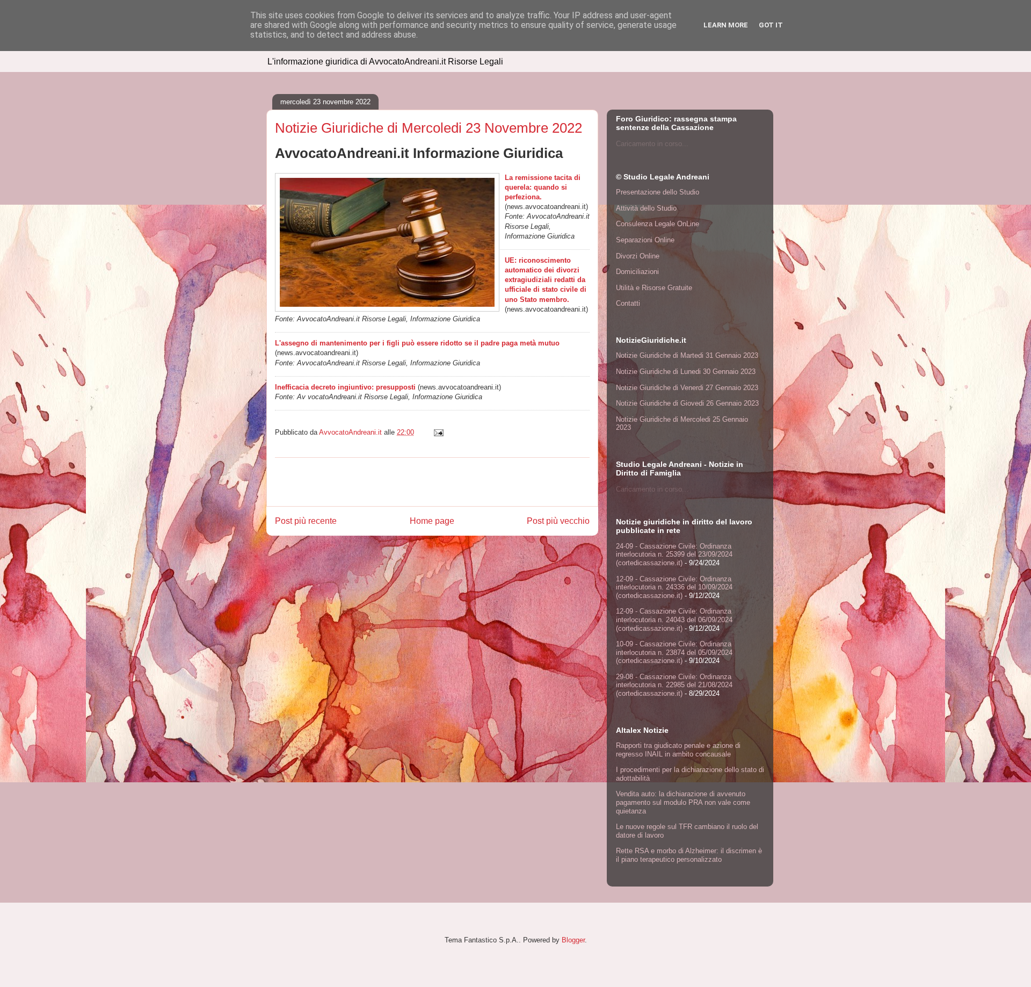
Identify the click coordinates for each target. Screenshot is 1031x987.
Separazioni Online (645, 240)
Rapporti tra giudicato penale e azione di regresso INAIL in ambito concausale (678, 749)
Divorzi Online (637, 256)
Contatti (628, 303)
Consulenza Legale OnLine (657, 224)
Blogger (573, 940)
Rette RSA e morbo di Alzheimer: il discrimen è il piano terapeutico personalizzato (689, 855)
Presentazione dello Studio (657, 192)
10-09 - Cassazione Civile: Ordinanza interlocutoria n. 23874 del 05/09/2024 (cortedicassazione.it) (674, 652)
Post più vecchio (558, 520)
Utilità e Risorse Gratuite (654, 288)
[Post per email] (438, 432)
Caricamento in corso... (652, 144)
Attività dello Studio (646, 208)
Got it (771, 25)
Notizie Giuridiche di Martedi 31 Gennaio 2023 (687, 355)
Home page (432, 520)
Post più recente (306, 520)
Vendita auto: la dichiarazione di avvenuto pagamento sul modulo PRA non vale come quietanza (683, 802)
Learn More (725, 25)
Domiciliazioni (637, 272)
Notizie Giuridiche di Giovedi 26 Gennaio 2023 (687, 403)
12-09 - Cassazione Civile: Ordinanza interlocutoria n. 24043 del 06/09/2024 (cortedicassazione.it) (674, 619)
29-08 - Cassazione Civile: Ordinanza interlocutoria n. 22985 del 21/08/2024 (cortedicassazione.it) (674, 685)
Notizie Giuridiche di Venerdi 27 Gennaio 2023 (687, 388)
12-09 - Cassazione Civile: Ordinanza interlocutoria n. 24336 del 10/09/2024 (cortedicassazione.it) (674, 587)
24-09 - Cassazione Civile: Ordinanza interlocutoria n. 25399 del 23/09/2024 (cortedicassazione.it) (674, 554)
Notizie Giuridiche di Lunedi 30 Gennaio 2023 (686, 372)
